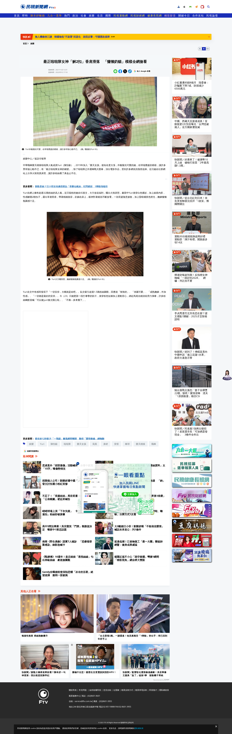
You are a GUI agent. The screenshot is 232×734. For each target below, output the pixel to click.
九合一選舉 (54, 15)
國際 (108, 15)
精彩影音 (170, 15)
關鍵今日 (184, 15)
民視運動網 (121, 15)
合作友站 (198, 15)
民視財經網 (137, 15)
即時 (25, 15)
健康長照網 (154, 15)
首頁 (17, 15)
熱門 (67, 15)
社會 (84, 15)
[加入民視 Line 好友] (116, 489)
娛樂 (92, 15)
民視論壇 (212, 15)
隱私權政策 (138, 728)
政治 (75, 15)
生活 (100, 15)
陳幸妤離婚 (37, 15)
